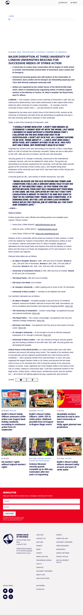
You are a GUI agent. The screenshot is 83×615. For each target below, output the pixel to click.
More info (69, 306)
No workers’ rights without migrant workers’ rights (14, 464)
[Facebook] (11, 591)
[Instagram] (11, 597)
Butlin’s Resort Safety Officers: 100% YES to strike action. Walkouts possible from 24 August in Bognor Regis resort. (41, 419)
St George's (40, 52)
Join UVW (39, 535)
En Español (40, 585)
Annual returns (62, 553)
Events (39, 553)
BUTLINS (13, 410)
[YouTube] (5, 597)
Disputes (39, 567)
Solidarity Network (44, 571)
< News (11, 16)
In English (40, 589)
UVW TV (39, 564)
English (63, 2)
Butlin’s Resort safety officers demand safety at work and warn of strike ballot (68, 466)
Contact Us (40, 538)
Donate (39, 546)
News (19, 52)
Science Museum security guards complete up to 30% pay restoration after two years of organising (41, 469)
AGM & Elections (42, 578)
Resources (60, 549)
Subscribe (9, 513)
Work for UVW (42, 556)
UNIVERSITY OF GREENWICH (57, 52)
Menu (74, 2)
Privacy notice (62, 556)
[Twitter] (5, 591)
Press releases (28, 52)
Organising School (44, 560)
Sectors (39, 542)
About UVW (40, 575)
